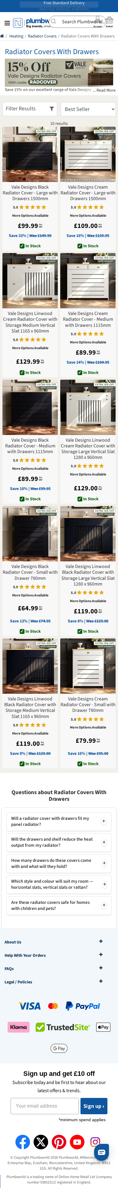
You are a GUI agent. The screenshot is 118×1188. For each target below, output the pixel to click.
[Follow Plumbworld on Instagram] (95, 1142)
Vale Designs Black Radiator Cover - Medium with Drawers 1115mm (30, 446)
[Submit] (55, 21)
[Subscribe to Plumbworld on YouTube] (77, 1142)
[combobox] (77, 22)
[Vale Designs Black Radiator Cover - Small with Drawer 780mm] (30, 533)
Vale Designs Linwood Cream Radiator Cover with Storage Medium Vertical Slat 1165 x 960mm (30, 322)
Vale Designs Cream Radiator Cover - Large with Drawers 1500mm (88, 193)
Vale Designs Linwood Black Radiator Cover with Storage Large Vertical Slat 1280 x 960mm (88, 575)
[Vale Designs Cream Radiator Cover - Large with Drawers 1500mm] (88, 154)
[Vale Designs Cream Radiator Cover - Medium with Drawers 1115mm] (88, 280)
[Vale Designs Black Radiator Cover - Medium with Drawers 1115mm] (30, 407)
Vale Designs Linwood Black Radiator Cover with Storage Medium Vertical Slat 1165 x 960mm (30, 707)
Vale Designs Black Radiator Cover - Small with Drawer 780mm (30, 572)
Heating (16, 36)
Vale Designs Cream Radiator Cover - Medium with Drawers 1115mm (88, 319)
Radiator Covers (42, 36)
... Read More (104, 90)
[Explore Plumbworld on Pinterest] (59, 1142)
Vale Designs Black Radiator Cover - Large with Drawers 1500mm (30, 193)
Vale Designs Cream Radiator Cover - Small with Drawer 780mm (88, 705)
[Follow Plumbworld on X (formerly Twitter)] (41, 1142)
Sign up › (94, 1106)
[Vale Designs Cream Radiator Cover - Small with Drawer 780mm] (88, 666)
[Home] (2, 36)
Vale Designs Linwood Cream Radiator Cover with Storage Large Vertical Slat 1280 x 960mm (88, 449)
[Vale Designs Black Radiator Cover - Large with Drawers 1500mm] (30, 154)
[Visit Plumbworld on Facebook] (23, 1142)
